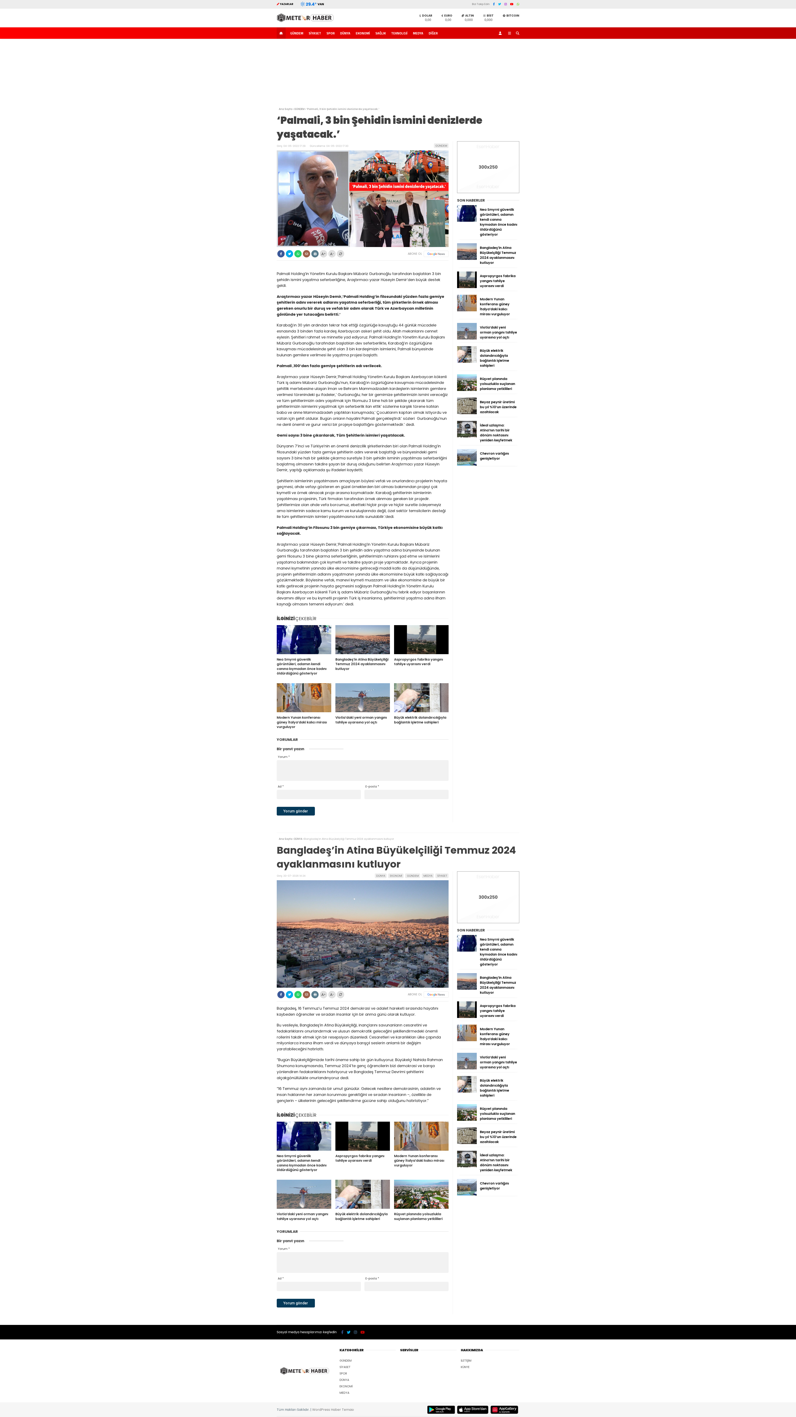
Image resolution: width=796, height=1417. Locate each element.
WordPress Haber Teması (333, 1409)
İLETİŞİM (466, 1361)
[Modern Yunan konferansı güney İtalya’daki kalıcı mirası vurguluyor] (304, 697)
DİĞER (433, 33)
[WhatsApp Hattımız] (518, 4)
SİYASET (315, 33)
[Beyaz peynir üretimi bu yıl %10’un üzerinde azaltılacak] (467, 413)
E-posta (372, 786)
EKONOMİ (363, 33)
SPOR (330, 33)
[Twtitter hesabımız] (499, 4)
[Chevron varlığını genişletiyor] (467, 465)
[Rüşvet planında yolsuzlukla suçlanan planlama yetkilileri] (467, 390)
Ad (281, 786)
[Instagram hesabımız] (505, 4)
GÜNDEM (296, 33)
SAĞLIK (380, 33)
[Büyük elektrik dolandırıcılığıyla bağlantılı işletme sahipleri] (421, 697)
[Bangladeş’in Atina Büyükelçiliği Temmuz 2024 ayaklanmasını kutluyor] (362, 639)
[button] (281, 33)
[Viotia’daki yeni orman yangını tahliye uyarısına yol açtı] (362, 697)
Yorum (284, 757)
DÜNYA (345, 33)
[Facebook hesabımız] (494, 4)
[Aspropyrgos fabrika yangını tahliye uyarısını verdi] (421, 639)
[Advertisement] (398, 74)
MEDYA (418, 33)
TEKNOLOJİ (399, 33)
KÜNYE (465, 1367)
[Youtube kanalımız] (511, 4)
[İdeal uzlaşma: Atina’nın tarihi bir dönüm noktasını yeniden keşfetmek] (467, 436)
